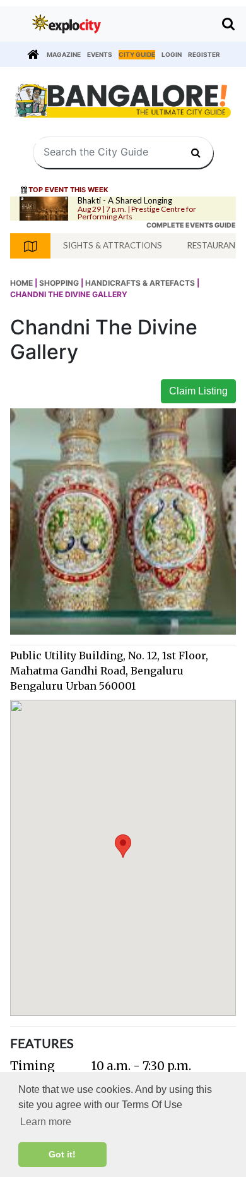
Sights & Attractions (112, 245)
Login (171, 54)
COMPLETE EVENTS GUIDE (191, 225)
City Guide (137, 54)
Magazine (64, 54)
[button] (123, 846)
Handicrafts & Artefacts (140, 283)
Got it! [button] (62, 1154)
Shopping (59, 283)
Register (204, 54)
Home (21, 283)
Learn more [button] (45, 1121)
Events (99, 54)
